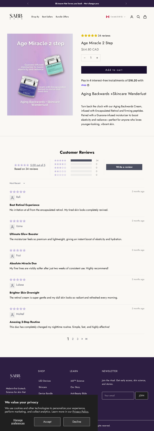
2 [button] (73, 339)
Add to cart (114, 70)
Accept (47, 422)
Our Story (75, 387)
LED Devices (45, 380)
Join (141, 395)
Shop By (35, 16)
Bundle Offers (62, 16)
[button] (89, 36)
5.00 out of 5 (37, 165)
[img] (18, 192)
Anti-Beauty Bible (79, 393)
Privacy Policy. (80, 412)
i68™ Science (77, 380)
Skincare (43, 387)
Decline (76, 422)
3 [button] (77, 339)
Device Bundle (46, 393)
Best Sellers (47, 16)
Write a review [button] (124, 167)
